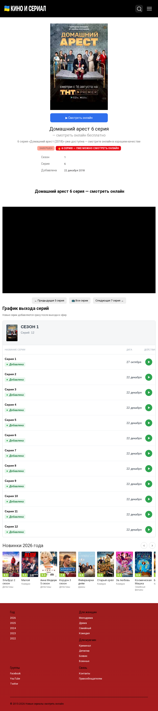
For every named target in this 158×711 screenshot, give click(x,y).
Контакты (84, 673)
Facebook (15, 673)
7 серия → (109, 300)
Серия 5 (10, 419)
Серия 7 (10, 450)
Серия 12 (11, 526)
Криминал (85, 645)
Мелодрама (86, 617)
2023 (13, 633)
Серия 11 (11, 511)
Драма (83, 623)
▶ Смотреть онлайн (79, 117)
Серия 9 (10, 480)
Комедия (84, 633)
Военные (84, 661)
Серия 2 (10, 374)
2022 (13, 638)
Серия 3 (10, 389)
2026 (13, 617)
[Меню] (149, 8)
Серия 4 (10, 404)
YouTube (15, 678)
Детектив (84, 650)
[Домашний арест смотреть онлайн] (79, 109)
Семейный (85, 628)
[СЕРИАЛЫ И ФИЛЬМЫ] (25, 9)
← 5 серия (49, 300)
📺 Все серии (80, 300)
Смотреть (148, 361)
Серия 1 (10, 359)
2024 (13, 628)
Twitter (14, 683)
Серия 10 (11, 496)
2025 (13, 623)
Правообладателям (90, 678)
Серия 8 (10, 465)
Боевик (83, 656)
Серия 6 (10, 435)
